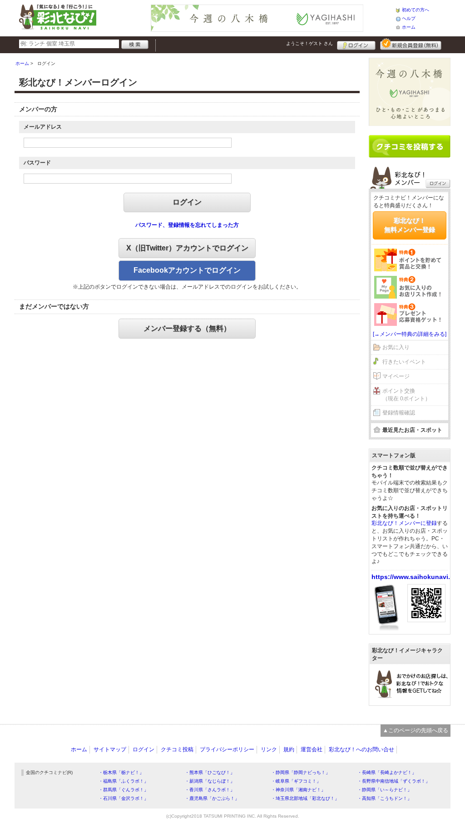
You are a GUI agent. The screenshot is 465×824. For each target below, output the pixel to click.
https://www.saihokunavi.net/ (416, 576)
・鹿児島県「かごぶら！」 (212, 798)
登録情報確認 (398, 413)
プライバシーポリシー (227, 749)
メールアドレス (43, 127)
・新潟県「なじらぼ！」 (210, 781)
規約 (288, 749)
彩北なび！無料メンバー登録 (409, 225)
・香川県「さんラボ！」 (210, 789)
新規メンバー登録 (410, 44)
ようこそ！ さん (309, 43)
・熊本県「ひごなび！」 (210, 772)
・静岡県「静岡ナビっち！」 (300, 772)
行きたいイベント (404, 362)
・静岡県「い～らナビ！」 (384, 789)
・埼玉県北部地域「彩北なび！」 (305, 798)
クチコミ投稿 (177, 749)
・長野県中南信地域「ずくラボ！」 (393, 781)
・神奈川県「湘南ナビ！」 (298, 789)
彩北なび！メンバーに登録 (404, 523)
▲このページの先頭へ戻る (415, 730)
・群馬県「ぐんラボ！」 (123, 789)
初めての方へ (415, 9)
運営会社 (311, 749)
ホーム (409, 27)
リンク (269, 749)
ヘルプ (409, 18)
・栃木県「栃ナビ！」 (121, 772)
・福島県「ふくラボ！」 (123, 781)
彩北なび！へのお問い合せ (361, 749)
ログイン (356, 44)
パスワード (37, 163)
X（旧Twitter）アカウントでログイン (187, 248)
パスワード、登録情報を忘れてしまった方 (187, 225)
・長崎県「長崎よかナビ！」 (386, 772)
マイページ (396, 376)
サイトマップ (110, 749)
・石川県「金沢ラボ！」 (123, 798)
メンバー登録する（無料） (187, 328)
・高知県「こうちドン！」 (384, 798)
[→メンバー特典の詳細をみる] (409, 334)
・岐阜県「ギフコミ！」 (296, 781)
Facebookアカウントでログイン (187, 270)
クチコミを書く (409, 146)
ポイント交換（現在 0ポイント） (406, 395)
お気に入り (396, 347)
